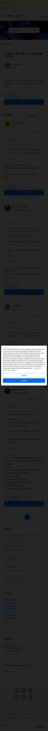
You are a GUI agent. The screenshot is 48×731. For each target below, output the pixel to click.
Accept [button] (24, 380)
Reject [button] (24, 375)
